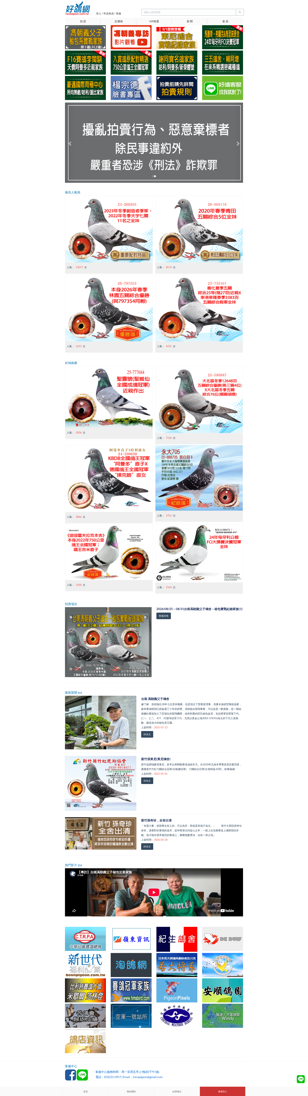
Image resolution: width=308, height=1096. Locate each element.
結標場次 (176, 1091)
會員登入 (222, 1091)
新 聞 (190, 21)
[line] (301, 1079)
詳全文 (147, 734)
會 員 (225, 21)
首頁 (85, 1091)
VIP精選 (154, 21)
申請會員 (108, 13)
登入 (98, 13)
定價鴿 (119, 21)
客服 (118, 13)
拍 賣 (83, 21)
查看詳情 (163, 616)
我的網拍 (131, 1091)
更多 (80, 693)
